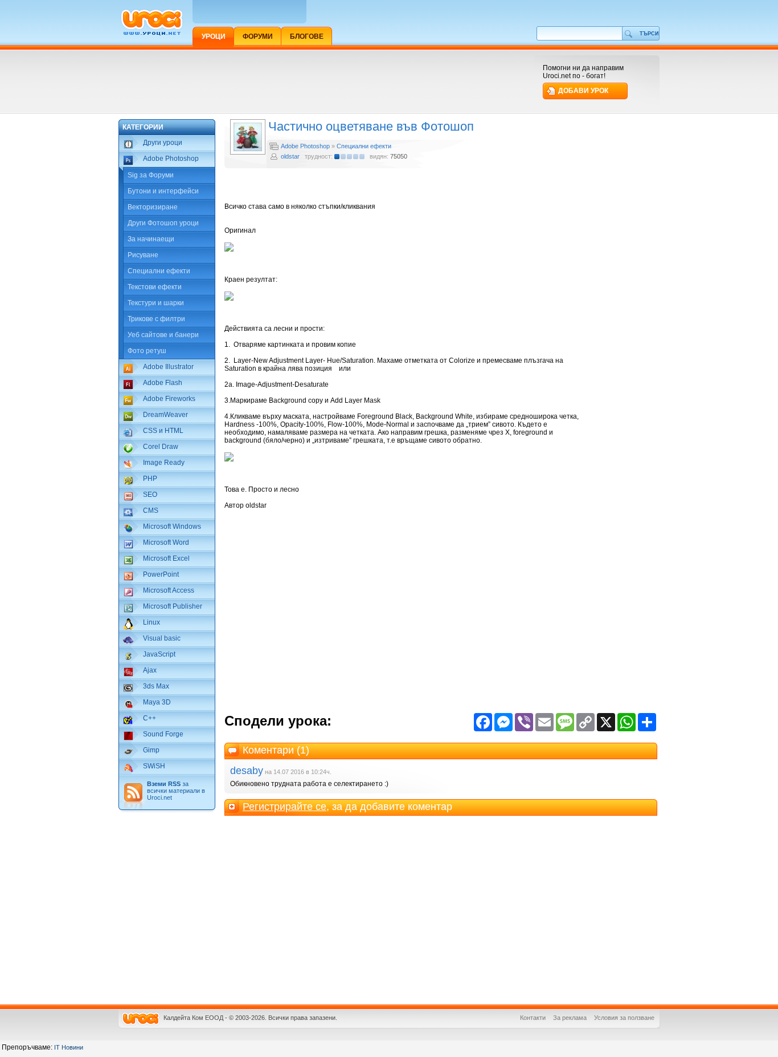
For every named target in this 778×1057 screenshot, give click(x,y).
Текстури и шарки (156, 303)
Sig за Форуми (151, 175)
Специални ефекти (159, 271)
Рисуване (143, 255)
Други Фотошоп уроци (163, 223)
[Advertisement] (325, 81)
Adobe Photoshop (305, 146)
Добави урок (583, 91)
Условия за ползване (624, 1017)
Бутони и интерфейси (163, 191)
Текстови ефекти (155, 287)
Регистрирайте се (284, 806)
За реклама (570, 1017)
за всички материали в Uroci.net (176, 790)
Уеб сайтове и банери (163, 335)
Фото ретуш (147, 351)
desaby (246, 770)
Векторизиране (153, 207)
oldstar (290, 156)
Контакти (533, 1017)
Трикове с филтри (156, 319)
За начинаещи (151, 239)
